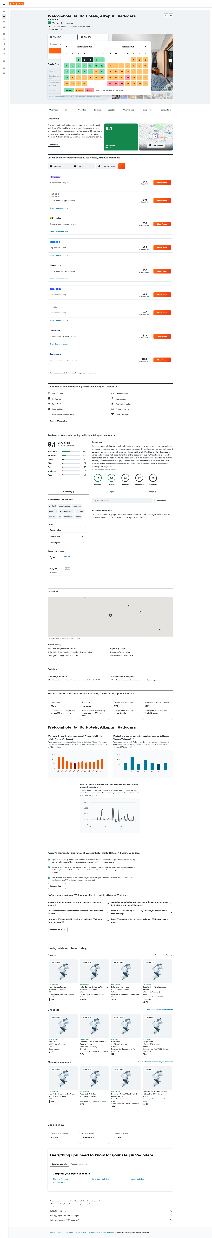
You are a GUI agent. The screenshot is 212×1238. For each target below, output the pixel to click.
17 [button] (90, 71)
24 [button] (90, 77)
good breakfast (64, 506)
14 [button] (72, 71)
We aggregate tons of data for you (65, 1215)
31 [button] (145, 83)
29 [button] (78, 83)
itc (60, 517)
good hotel (53, 511)
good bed (79, 511)
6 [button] (66, 66)
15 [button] (78, 71)
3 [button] (90, 60)
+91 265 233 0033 (55, 29)
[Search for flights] (4, 11)
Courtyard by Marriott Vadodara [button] (155, 1091)
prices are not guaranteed (96, 1204)
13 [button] (67, 71)
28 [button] (72, 83)
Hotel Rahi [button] (53, 1042)
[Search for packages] (4, 26)
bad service (68, 517)
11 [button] (96, 66)
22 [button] (78, 77)
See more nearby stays (164, 955)
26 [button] (102, 77)
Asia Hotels (69, 1232)
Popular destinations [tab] (79, 1164)
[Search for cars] (4, 21)
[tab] (68, 491)
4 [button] (96, 60)
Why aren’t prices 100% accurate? (64, 1220)
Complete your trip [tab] (59, 1164)
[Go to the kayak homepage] (16, 3)
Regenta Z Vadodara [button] (88, 1094)
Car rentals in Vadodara (100, 1179)
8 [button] (78, 66)
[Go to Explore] (4, 49)
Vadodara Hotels (108, 1232)
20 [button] (66, 77)
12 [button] (102, 66)
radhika (78, 517)
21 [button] (72, 77)
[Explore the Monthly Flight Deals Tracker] (4, 44)
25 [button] (96, 77)
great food (77, 506)
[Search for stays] (4, 16)
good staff (52, 506)
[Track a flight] (4, 54)
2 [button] (84, 60)
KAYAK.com (51, 1232)
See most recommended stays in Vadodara (155, 1062)
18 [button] (96, 71)
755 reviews (67, 23)
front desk (52, 517)
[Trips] (4, 61)
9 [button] (84, 66)
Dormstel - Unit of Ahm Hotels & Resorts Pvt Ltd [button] (93, 1043)
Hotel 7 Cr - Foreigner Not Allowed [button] (62, 1094)
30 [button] (84, 83)
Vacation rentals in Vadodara (63, 1182)
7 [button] (72, 66)
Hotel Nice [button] (115, 1042)
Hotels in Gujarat (94, 1232)
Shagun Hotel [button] (148, 1042)
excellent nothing (66, 511)
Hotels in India (81, 1232)
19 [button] (102, 71)
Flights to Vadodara (60, 1179)
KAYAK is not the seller (59, 1211)
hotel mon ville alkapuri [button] (120, 987)
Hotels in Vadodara (137, 1179)
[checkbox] (60, 559)
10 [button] (90, 66)
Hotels (60, 1232)
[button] (4, 4)
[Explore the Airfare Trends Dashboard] (4, 38)
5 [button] (102, 60)
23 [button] (84, 77)
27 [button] (67, 83)
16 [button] (84, 71)
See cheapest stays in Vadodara (160, 1009)
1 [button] (78, 60)
